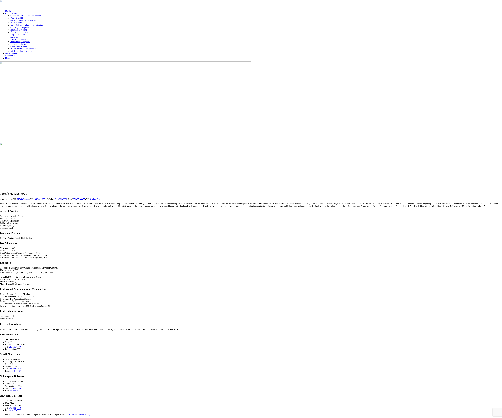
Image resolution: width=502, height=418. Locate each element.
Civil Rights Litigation (19, 27)
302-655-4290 (14, 388)
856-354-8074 (14, 369)
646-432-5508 (14, 408)
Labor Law (15, 37)
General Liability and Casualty (23, 20)
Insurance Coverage (18, 30)
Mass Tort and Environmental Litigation (26, 25)
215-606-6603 (23, 199)
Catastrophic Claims (18, 46)
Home (7, 58)
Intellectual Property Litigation (23, 51)
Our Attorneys (11, 53)
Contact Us (10, 56)
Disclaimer (72, 415)
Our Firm (9, 11)
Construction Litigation (20, 32)
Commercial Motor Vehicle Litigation (25, 16)
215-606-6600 (14, 347)
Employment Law (17, 34)
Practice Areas (11, 13)
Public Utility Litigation (20, 41)
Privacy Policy (84, 415)
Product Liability (17, 18)
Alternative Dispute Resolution (23, 49)
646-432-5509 (15, 410)
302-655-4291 (15, 391)
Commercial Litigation (19, 44)
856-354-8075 (79, 199)
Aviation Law (16, 23)
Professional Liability (19, 39)
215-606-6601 (61, 199)
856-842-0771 (40, 199)
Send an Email (96, 199)
